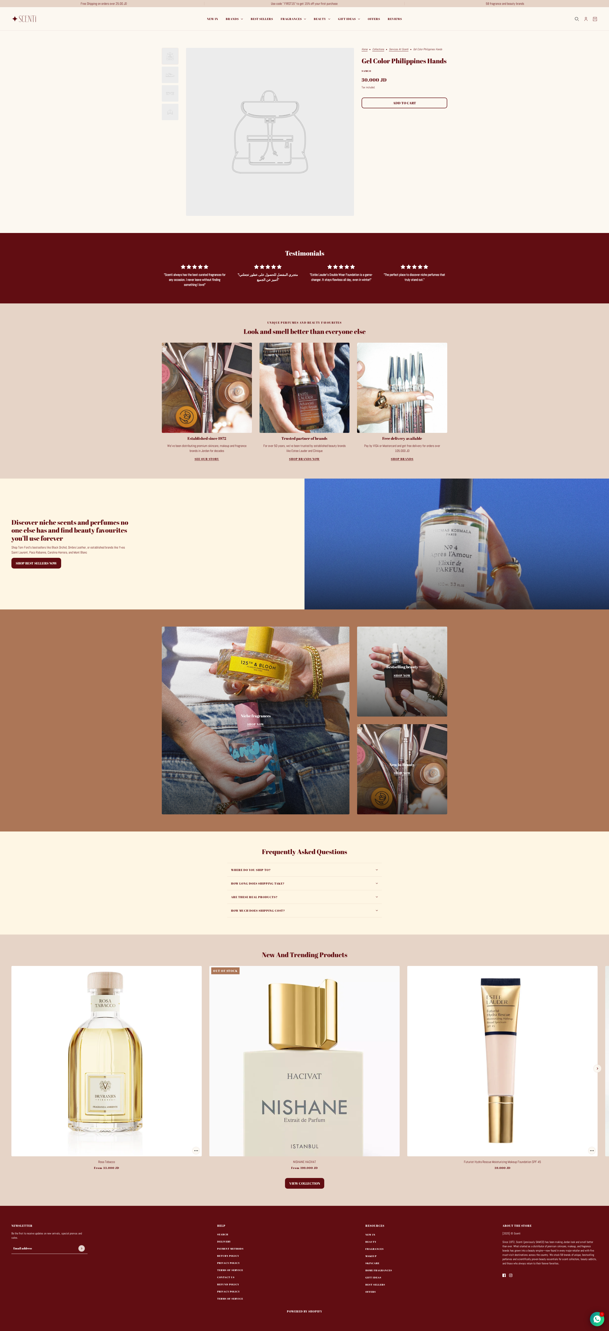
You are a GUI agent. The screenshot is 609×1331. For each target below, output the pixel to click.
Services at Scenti (398, 49)
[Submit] (81, 1248)
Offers (370, 1291)
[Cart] (595, 19)
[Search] (577, 19)
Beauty (370, 1241)
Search (222, 1234)
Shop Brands (402, 459)
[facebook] (504, 1275)
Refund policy (228, 1284)
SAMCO (366, 71)
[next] (597, 1068)
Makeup (371, 1256)
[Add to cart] (196, 1150)
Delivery (224, 1241)
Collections (378, 49)
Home (365, 49)
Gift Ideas (373, 1277)
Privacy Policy (228, 1263)
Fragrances (374, 1249)
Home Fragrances (378, 1270)
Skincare (372, 1263)
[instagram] (510, 1275)
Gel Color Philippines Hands (404, 60)
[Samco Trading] (24, 19)
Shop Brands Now (304, 459)
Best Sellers (375, 1284)
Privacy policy (228, 1291)
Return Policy (228, 1255)
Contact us (226, 1277)
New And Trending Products (304, 954)
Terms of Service (230, 1270)
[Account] (586, 19)
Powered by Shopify (304, 1311)
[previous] (12, 1068)
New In (370, 1234)
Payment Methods (230, 1248)
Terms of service (230, 1298)
